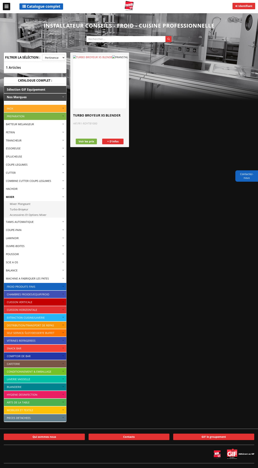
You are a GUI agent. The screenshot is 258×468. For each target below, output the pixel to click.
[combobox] (129, 39)
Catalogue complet (43, 6)
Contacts (129, 437)
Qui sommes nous (44, 437)
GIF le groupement (214, 437)
